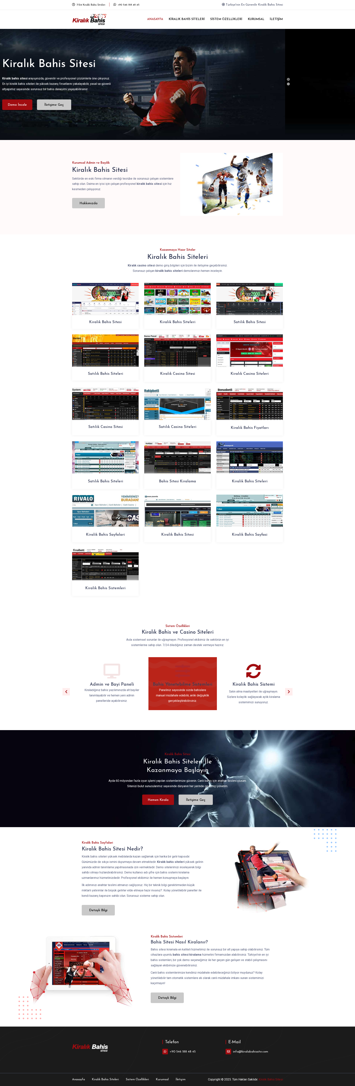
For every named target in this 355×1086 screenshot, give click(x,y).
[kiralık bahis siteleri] (177, 304)
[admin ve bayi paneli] (106, 673)
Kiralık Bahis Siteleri (187, 19)
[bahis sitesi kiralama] (177, 462)
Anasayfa (155, 19)
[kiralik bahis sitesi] (177, 515)
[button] (288, 79)
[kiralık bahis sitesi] (105, 304)
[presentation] (66, 691)
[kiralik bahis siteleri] (249, 462)
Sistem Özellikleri (226, 19)
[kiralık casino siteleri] (249, 355)
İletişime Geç (124, 102)
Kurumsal (256, 19)
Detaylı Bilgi (98, 910)
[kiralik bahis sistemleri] (105, 569)
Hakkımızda (88, 203)
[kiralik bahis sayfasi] (249, 515)
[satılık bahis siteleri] (105, 355)
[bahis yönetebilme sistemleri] (177, 673)
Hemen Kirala (158, 800)
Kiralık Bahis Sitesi (271, 1079)
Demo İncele (87, 102)
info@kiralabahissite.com (250, 1051)
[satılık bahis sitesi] (249, 304)
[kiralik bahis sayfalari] (105, 515)
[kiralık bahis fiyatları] (249, 408)
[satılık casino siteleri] (177, 408)
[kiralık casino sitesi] (177, 355)
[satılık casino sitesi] (105, 408)
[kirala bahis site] (92, 19)
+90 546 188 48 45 (128, 5)
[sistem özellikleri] (248, 673)
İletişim (276, 19)
